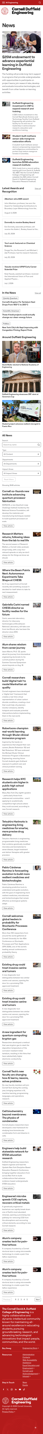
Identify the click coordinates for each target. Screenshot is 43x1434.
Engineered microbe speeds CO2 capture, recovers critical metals (16, 1199)
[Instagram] (11, 1389)
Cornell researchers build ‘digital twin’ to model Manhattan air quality (14, 682)
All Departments (10, 464)
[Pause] (35, 1428)
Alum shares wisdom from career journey (14, 646)
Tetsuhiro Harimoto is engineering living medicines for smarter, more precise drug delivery (15, 828)
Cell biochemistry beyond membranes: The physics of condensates (14, 1116)
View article (8, 526)
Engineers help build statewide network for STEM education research (15, 1153)
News (25, 1382)
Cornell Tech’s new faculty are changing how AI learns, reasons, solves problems (15, 1076)
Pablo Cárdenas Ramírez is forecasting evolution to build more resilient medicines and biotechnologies (16, 874)
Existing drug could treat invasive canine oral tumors (14, 968)
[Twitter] (7, 1389)
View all (38, 188)
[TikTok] (24, 1389)
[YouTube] (20, 1389)
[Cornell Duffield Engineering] (25, 1401)
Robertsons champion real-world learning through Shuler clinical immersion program (15, 733)
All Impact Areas (10, 473)
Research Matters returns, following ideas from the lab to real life (16, 537)
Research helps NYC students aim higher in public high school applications (15, 784)
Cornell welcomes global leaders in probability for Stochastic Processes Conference (14, 922)
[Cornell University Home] (5, 1400)
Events (25, 1385)
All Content (8, 454)
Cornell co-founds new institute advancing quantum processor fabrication (15, 496)
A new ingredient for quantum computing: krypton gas (15, 1035)
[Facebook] (3, 1389)
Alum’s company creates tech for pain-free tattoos (15, 1241)
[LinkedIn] (16, 1389)
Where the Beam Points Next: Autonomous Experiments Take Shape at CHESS (16, 575)
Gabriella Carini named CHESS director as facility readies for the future (15, 609)
